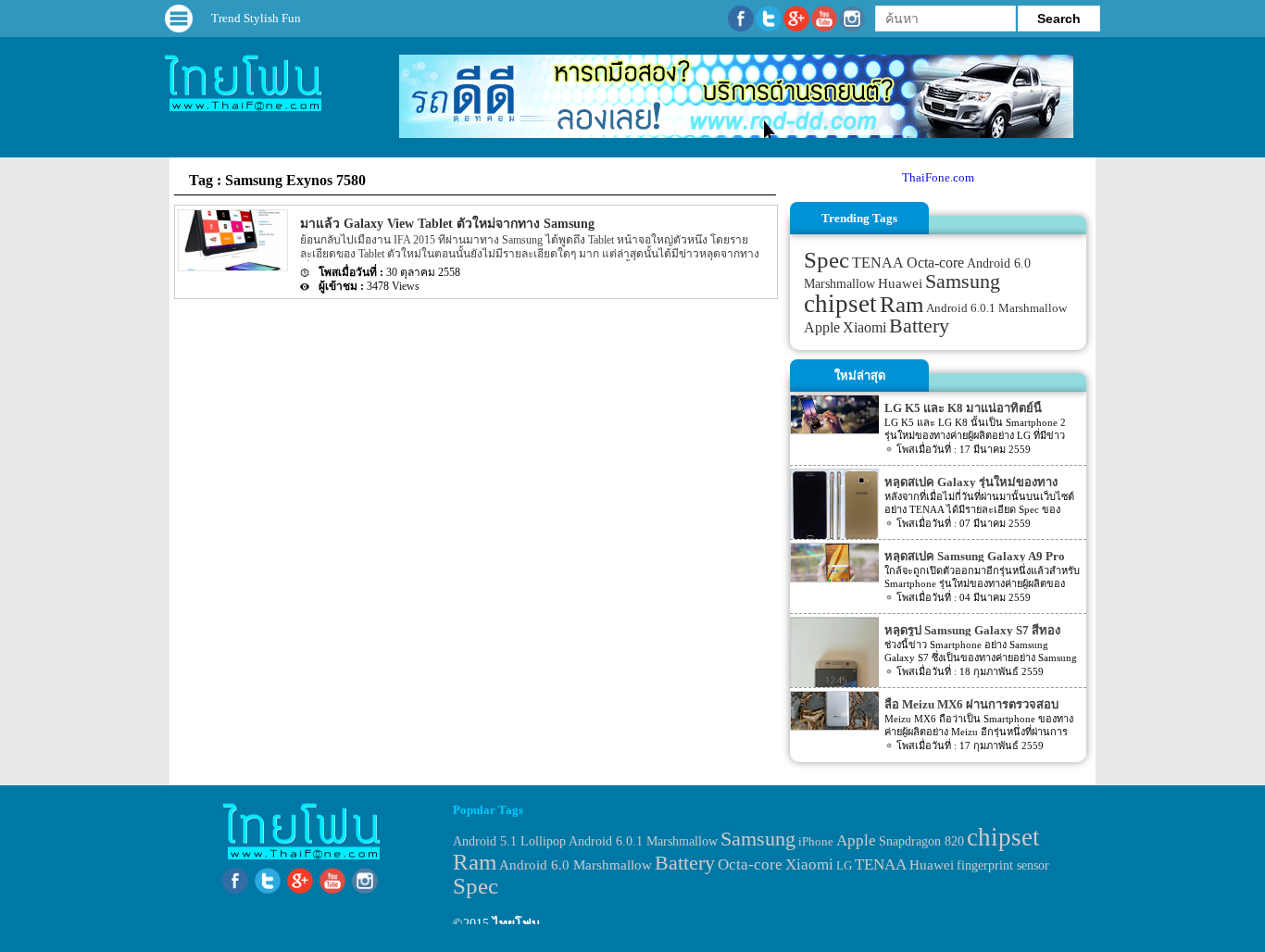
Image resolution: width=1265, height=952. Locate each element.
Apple (822, 327)
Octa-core (935, 262)
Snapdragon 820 (921, 841)
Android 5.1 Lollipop (509, 841)
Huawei (900, 283)
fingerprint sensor (1003, 865)
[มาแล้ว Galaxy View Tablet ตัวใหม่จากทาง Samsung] (231, 267)
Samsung (962, 281)
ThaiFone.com (938, 177)
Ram (901, 304)
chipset (840, 304)
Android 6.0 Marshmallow (575, 865)
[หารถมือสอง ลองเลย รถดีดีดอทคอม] (736, 134)
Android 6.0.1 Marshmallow (996, 308)
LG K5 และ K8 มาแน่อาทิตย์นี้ (963, 408)
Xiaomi (864, 327)
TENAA (878, 262)
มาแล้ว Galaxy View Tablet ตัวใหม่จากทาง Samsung (447, 224)
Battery (919, 326)
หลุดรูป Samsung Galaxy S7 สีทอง (972, 630)
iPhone (815, 841)
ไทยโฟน (517, 924)
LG (844, 865)
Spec (826, 259)
